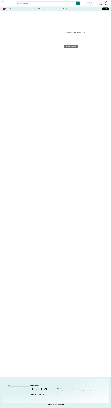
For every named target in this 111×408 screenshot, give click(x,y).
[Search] (78, 3)
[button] (100, 3)
